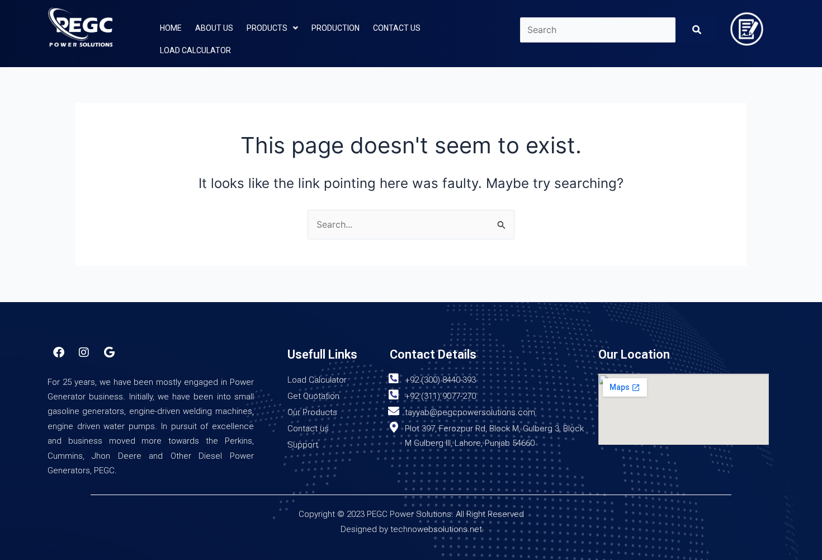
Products (267, 27)
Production (335, 27)
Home (171, 27)
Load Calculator (195, 50)
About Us (214, 27)
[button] (272, 28)
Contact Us (397, 27)
